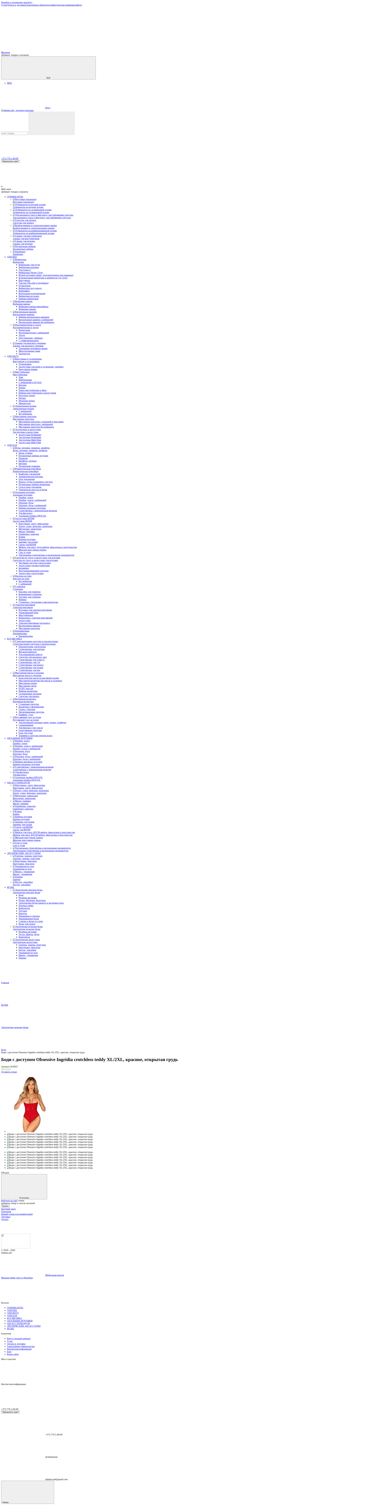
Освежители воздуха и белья (33, 489)
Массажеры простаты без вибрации (36, 427)
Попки (22, 387)
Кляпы (22, 537)
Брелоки (23, 463)
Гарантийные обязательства (39, 5)
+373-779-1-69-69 (9, 158)
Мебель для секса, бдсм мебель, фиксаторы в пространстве (48, 547)
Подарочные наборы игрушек (33, 455)
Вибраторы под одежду (30, 288)
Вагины (22, 385)
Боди (21, 895)
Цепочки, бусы (26, 503)
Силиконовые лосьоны (30, 693)
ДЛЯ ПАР (12, 445)
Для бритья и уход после (31, 727)
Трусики (23, 911)
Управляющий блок (28, 612)
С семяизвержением (29, 340)
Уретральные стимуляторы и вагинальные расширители (46, 555)
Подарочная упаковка (29, 466)
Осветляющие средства (30, 730)
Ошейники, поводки (29, 534)
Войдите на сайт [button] (9, 1200)
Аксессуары (25, 620)
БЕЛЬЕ (10, 887)
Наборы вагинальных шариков (34, 317)
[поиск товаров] (52, 123)
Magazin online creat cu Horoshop (17, 1278)
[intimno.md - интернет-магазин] (15, 1247)
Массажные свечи (27, 686)
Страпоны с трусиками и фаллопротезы (38, 602)
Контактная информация (65, 5)
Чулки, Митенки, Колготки (32, 900)
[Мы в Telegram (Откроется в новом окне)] (66, 27)
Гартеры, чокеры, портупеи (32, 945)
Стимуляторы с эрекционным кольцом (38, 510)
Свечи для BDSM (27, 544)
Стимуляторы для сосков (31, 667)
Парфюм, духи (26, 714)
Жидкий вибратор (28, 652)
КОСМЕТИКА (14, 639)
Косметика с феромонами (31, 707)
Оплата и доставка (16, 5)
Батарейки (24, 568)
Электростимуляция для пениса (34, 623)
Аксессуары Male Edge (30, 442)
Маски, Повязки (27, 531)
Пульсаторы (25, 285)
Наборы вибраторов (29, 298)
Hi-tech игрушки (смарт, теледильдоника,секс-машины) (46, 275)
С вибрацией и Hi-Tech (30, 382)
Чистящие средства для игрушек (35, 563)
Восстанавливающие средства (34, 571)
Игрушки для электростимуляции (35, 610)
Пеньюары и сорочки (29, 916)
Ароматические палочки (31, 476)
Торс (21, 377)
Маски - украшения (28, 955)
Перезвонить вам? (10, 161)
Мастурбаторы (26, 615)
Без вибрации (25, 414)
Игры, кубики (26, 453)
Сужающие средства (29, 704)
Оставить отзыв (9, 1072)
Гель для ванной (27, 479)
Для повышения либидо (30, 654)
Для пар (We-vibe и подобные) (34, 283)
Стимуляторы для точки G (32, 659)
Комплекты (24, 908)
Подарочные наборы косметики (34, 484)
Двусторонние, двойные (31, 338)
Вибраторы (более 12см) (31, 272)
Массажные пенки (28, 683)
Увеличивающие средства (31, 712)
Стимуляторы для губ (29, 662)
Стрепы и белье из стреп (31, 921)
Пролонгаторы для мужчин (32, 646)
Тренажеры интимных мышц (33, 348)
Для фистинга (25, 513)
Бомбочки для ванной (29, 474)
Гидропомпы (25, 364)
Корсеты (23, 913)
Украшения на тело (28, 952)
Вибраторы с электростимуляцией (36, 618)
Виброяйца (24, 291)
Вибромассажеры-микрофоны (33, 306)
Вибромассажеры (27, 309)
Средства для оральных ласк (33, 657)
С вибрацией (25, 411)
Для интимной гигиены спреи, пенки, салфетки (42, 722)
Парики (22, 958)
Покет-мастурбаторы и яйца (32, 390)
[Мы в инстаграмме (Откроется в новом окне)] (23, 27)
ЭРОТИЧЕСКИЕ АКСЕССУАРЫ (24, 853)
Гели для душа (26, 733)
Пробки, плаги (26, 497)
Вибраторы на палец (29, 296)
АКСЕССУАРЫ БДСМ (18, 782)
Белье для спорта (27, 924)
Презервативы (26, 636)
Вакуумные (24, 280)
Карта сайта (13, 1354)
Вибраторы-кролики (29, 267)
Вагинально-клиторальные (32, 293)
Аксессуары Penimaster (30, 435)
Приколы (23, 458)
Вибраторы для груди (29, 264)
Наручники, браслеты (29, 947)
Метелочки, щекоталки (30, 529)
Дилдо (22, 335)
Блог (79, 5)
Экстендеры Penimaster (30, 437)
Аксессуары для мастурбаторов (34, 565)
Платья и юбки (26, 905)
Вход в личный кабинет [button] (19, 1338)
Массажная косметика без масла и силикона (40, 680)
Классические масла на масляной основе (39, 678)
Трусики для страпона (30, 597)
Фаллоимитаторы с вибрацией (34, 332)
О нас (4, 5)
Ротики (22, 398)
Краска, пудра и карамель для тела (36, 482)
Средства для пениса (29, 696)
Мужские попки (27, 401)
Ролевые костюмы (28, 898)
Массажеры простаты (29, 628)
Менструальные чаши (29, 351)
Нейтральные (25, 380)
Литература (24, 353)
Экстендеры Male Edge (30, 440)
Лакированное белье (29, 918)
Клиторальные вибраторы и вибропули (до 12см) (43, 278)
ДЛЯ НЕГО (13, 356)
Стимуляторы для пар (29, 670)
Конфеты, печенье (28, 461)
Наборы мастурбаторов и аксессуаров (37, 393)
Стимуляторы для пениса (31, 665)
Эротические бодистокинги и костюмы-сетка (41, 903)
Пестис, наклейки (27, 950)
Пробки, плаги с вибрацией (32, 500)
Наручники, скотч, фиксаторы (34, 523)
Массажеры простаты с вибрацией (36, 424)
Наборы (22, 599)
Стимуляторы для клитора (32, 649)
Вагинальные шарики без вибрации (36, 322)
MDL (9, 83)
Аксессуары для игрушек (31, 573)
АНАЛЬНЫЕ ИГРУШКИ (20, 738)
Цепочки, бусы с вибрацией (32, 505)
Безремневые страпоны (30, 594)
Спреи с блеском (27, 709)
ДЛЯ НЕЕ (12, 257)
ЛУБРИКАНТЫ (15, 196)
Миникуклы (25, 403)
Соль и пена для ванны (30, 487)
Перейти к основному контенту (17, 2)
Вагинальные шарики (29, 625)
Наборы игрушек (27, 539)
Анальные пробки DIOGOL (32, 516)
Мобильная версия (54, 1275)
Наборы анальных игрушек (32, 508)
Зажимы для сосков (28, 542)
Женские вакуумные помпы (32, 550)
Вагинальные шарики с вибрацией (36, 319)
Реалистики (24, 330)
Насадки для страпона (30, 591)
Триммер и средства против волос (35, 735)
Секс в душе (25, 552)
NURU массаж (26, 688)
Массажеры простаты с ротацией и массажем (41, 421)
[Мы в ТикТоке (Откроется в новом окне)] (110, 27)
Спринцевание (26, 725)
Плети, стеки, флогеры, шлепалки (35, 526)
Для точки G (25, 270)
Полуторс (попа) (27, 395)
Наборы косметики (28, 691)
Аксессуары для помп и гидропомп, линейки (41, 366)
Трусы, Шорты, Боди (29, 934)
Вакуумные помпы (28, 369)
